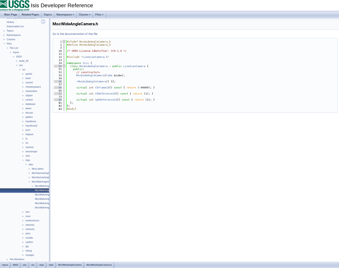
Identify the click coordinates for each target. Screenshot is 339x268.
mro (28, 212)
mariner (30, 147)
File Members (17, 259)
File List (14, 48)
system (29, 242)
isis (21, 65)
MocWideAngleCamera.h (48, 190)
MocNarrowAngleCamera (45, 173)
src (24, 69)
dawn (28, 108)
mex (28, 155)
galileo (29, 117)
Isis (86, 63)
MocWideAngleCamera (44, 181)
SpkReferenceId (106, 99)
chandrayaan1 (33, 86)
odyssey (30, 224)
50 (58, 66)
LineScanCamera (134, 66)
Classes (83, 14)
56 (58, 81)
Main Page (10, 14)
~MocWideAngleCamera (91, 81)
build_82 (24, 61)
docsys (29, 112)
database (31, 104)
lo (26, 138)
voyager (30, 255)
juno (28, 130)
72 (58, 93)
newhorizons (32, 220)
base (28, 78)
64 (58, 87)
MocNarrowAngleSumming (46, 177)
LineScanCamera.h (95, 56)
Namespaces (64, 14)
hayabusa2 (31, 125)
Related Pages (30, 14)
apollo (29, 74)
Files (98, 14)
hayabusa (31, 121)
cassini (29, 82)
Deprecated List (15, 26)
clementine (31, 91)
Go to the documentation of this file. (75, 33)
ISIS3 (19, 56)
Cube (109, 75)
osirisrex (30, 229)
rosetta (29, 237)
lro (27, 143)
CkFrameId (102, 87)
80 (58, 99)
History (10, 22)
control (29, 99)
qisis (28, 233)
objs (31, 164)
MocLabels (38, 168)
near (28, 216)
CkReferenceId (105, 93)
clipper (29, 95)
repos (16, 52)
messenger (31, 151)
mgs (28, 160)
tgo (27, 246)
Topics (48, 14)
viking (29, 250)
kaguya (29, 134)
